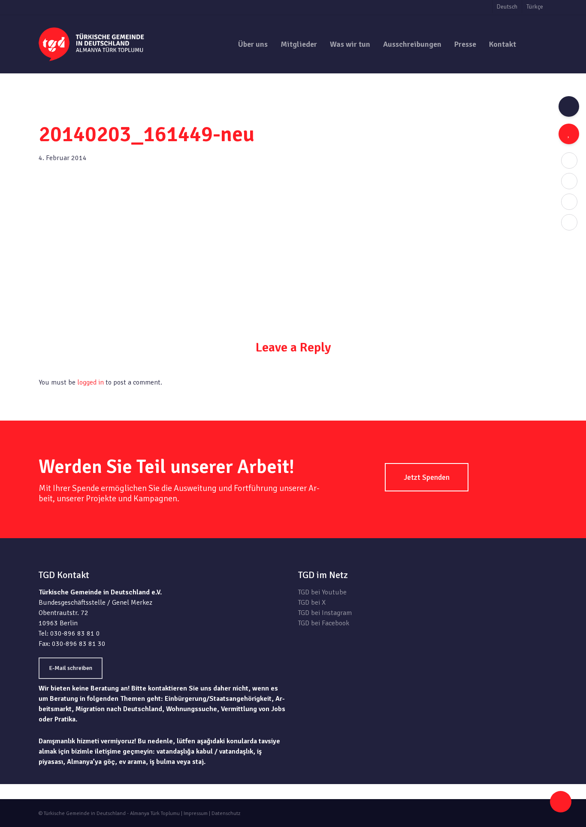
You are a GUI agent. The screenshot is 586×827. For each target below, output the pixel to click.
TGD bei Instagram (325, 613)
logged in (90, 382)
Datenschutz (225, 813)
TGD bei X (312, 602)
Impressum (196, 813)
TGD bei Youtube (322, 592)
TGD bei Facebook (323, 623)
